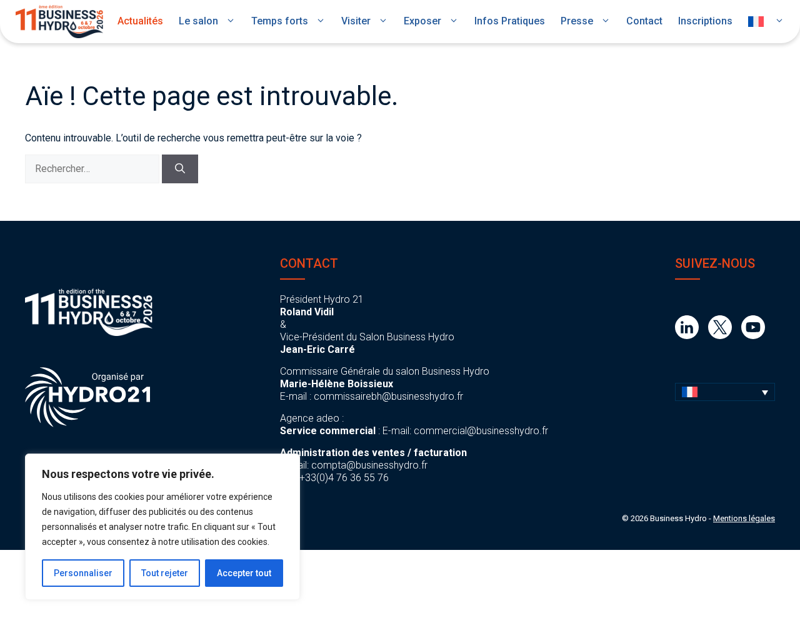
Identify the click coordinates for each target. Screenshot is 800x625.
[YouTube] (753, 336)
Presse (577, 21)
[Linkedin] (687, 336)
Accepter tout (244, 573)
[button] (725, 392)
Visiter (356, 21)
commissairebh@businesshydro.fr (388, 396)
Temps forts (279, 21)
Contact (644, 21)
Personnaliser (83, 573)
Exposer (422, 21)
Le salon (198, 21)
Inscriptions (705, 21)
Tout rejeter (164, 573)
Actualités (140, 21)
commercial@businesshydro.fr (481, 431)
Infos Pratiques (509, 21)
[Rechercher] (180, 169)
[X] (720, 336)
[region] (162, 527)
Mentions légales (744, 518)
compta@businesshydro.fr (369, 465)
